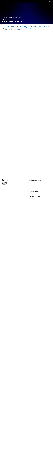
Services (44, 1)
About (47, 1)
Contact (50, 1)
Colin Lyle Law (5, 1)
